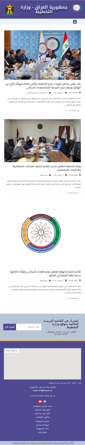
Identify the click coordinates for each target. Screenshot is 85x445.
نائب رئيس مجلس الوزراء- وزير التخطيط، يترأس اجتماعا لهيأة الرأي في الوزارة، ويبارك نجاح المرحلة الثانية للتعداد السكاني (43, 85)
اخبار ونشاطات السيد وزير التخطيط (37, 92)
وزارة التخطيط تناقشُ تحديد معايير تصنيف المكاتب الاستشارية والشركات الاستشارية (47, 168)
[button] (75, 22)
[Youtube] (40, 402)
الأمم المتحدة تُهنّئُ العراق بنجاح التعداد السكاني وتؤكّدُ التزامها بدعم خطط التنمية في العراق (45, 273)
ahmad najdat (73, 92)
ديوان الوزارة (43, 175)
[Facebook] (45, 402)
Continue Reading (71, 110)
